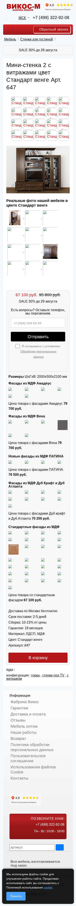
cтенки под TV (53, 675)
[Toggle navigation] (10, 30)
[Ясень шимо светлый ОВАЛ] (26, 532)
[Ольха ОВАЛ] (59, 566)
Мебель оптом (24, 726)
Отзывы (18, 720)
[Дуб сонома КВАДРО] (26, 546)
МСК (22, 18)
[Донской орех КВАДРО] (59, 559)
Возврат (18, 738)
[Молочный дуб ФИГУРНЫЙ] (26, 573)
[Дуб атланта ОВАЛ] (10, 505)
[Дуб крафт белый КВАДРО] (43, 492)
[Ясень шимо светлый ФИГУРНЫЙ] (43, 532)
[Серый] (10, 396)
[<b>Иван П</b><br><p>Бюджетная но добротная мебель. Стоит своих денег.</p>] (33, 234)
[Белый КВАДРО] (59, 580)
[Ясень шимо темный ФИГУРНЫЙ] (26, 539)
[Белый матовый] (26, 389)
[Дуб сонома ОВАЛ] (43, 546)
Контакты (19, 778)
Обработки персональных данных (38, 354)
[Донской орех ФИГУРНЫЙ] (26, 566)
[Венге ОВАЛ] (43, 580)
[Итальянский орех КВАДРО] (26, 559)
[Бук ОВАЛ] (13, 549)
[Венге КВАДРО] (26, 580)
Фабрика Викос (25, 702)
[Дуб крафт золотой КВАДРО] (10, 498)
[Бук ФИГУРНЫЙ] (43, 539)
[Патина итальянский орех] (43, 462)
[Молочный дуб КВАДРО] (43, 573)
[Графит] (59, 389)
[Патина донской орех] (59, 462)
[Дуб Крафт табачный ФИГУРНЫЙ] (10, 492)
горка (35, 675)
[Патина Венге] (26, 462)
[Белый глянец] (10, 389)
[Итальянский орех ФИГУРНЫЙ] (10, 559)
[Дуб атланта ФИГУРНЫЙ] (43, 498)
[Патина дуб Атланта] (10, 462)
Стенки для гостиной (36, 39)
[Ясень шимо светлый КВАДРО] (10, 532)
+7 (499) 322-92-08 (51, 17)
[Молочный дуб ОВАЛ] (59, 573)
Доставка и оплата (28, 714)
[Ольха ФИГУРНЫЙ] (10, 573)
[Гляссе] (43, 389)
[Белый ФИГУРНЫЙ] (10, 587)
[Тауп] (26, 396)
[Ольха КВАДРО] (43, 566)
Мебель (10, 39)
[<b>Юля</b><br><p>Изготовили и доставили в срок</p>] (15, 234)
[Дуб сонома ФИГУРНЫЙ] (59, 546)
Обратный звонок (53, 29)
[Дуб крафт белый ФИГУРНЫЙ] (59, 492)
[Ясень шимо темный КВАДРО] (59, 532)
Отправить (38, 336)
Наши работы (24, 732)
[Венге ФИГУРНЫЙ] (10, 580)
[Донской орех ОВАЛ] (10, 566)
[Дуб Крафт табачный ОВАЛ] (26, 492)
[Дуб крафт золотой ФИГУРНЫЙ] (26, 498)
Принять (16, 896)
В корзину (38, 657)
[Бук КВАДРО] (59, 539)
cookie (48, 887)
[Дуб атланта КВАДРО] (59, 498)
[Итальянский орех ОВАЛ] (43, 559)
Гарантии (19, 708)
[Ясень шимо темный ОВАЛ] (10, 539)
